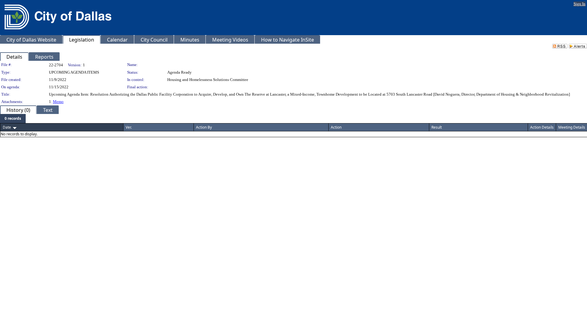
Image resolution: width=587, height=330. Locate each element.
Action (336, 127)
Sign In (579, 4)
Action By (204, 127)
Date (7, 127)
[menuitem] (12, 118)
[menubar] (13, 118)
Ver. (129, 127)
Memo (58, 101)
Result (436, 127)
